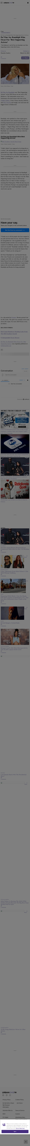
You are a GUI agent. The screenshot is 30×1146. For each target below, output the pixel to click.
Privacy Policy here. (20, 1128)
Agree (15, 1131)
